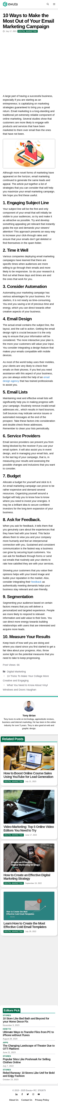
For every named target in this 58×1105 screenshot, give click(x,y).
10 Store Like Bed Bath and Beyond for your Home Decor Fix (26, 1020)
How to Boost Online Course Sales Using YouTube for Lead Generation (28, 775)
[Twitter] (28, 1094)
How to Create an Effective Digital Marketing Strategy (27, 876)
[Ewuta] (10, 4)
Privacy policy (42, 1100)
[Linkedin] (16, 1094)
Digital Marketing (16, 671)
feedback (36, 581)
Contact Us (26, 1100)
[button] (48, 4)
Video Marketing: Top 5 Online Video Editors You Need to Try (29, 828)
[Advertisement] (29, 63)
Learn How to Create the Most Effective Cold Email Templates (25, 925)
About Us (13, 1100)
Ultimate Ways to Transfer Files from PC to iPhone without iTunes (28, 1034)
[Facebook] (22, 1094)
